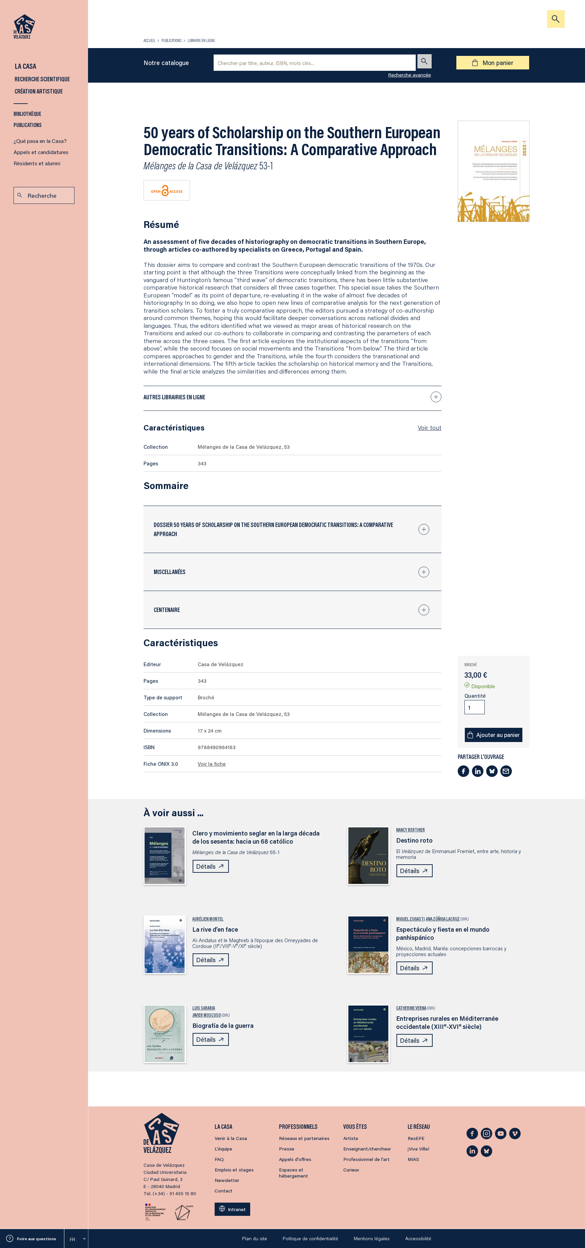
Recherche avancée (409, 75)
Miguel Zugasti (410, 919)
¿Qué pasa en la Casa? (40, 140)
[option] (76, 1239)
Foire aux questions (36, 1238)
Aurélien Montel (207, 919)
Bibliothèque (27, 113)
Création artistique (38, 91)
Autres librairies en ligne (174, 397)
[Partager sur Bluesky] (492, 771)
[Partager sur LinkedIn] (477, 771)
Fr (72, 1239)
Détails (206, 866)
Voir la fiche (212, 763)
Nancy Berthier (410, 830)
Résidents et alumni (37, 163)
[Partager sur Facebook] (463, 771)
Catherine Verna (411, 1008)
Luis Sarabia (203, 1008)
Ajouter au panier (498, 734)
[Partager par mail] (506, 771)
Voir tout (429, 427)
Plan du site (254, 1238)
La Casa (25, 66)
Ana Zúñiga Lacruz (443, 919)
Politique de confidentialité (310, 1238)
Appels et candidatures (41, 151)
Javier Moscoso (206, 1015)
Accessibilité (418, 1238)
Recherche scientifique (42, 79)
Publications (28, 124)
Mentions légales (372, 1238)
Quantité (475, 695)
